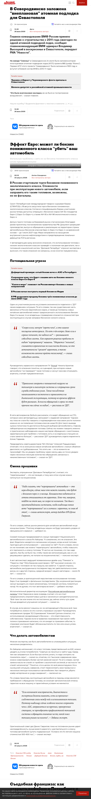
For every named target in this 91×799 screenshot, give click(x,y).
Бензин (13, 758)
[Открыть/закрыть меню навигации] (70, 2)
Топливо (29, 756)
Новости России (39, 753)
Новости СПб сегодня (23, 753)
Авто (50, 753)
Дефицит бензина (41, 756)
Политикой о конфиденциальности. (41, 796)
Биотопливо (58, 753)
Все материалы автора (39, 31)
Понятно (82, 793)
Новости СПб (71, 756)
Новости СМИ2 (17, 134)
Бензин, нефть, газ (56, 756)
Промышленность (17, 756)
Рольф (54, 366)
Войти (82, 3)
